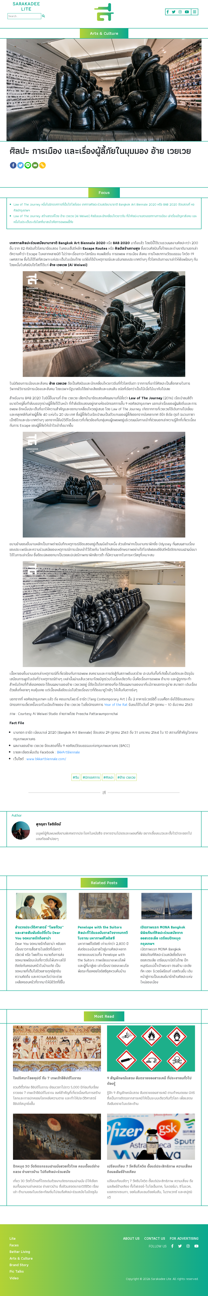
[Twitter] (20, 165)
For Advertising (184, 1238)
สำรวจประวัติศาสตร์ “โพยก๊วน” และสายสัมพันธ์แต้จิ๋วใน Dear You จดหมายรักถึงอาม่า (39, 932)
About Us (131, 1238)
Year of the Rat (116, 704)
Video (14, 1278)
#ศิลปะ (108, 777)
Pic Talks (17, 1271)
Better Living (20, 1252)
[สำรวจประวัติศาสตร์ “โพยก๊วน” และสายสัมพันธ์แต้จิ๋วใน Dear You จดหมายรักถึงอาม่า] (41, 906)
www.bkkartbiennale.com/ (46, 759)
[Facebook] (13, 165)
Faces (14, 1245)
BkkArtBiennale (68, 752)
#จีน (76, 777)
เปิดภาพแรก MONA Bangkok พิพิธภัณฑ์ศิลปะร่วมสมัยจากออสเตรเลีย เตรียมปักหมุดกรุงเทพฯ (162, 935)
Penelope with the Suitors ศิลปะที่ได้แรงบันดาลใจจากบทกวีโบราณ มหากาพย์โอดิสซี (103, 932)
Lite (13, 1238)
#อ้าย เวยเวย (126, 777)
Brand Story (19, 1265)
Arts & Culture (21, 1258)
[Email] (35, 165)
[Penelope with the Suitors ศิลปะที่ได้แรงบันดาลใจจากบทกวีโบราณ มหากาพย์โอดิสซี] (104, 906)
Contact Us (154, 1238)
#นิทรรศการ (91, 777)
